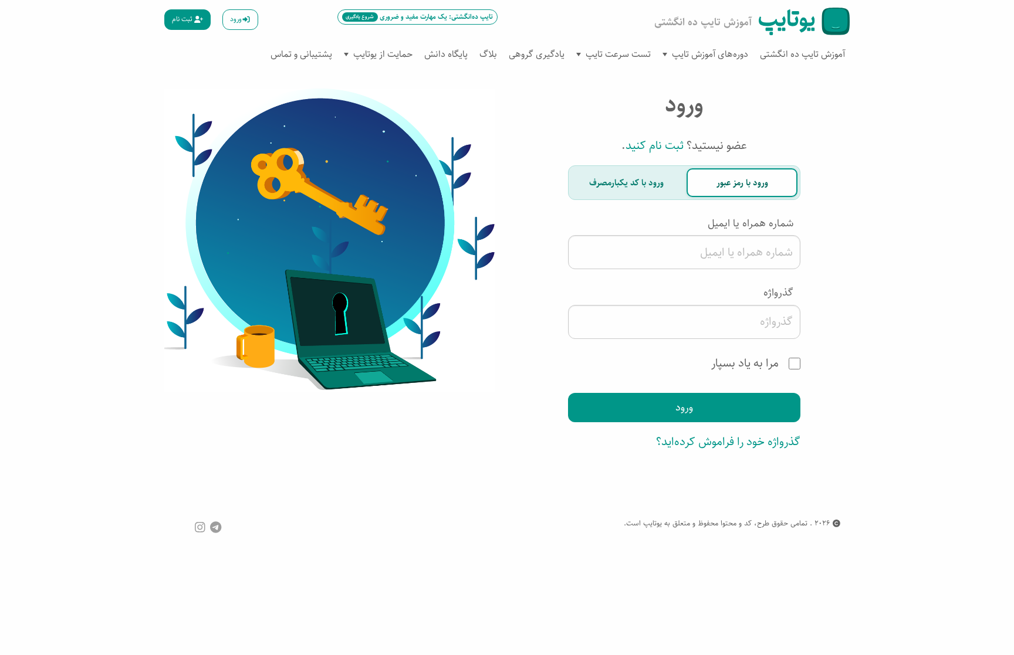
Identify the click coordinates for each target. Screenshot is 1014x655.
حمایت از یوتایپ (383, 54)
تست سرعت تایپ (618, 54)
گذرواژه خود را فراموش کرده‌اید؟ (728, 442)
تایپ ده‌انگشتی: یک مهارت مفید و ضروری (419, 16)
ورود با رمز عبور (742, 182)
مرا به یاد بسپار (746, 363)
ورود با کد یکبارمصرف (626, 182)
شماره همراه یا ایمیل (750, 223)
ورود (236, 19)
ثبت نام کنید (655, 146)
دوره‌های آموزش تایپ (710, 54)
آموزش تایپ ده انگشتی (802, 54)
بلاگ (488, 54)
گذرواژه (778, 292)
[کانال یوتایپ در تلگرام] (216, 527)
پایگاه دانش (446, 54)
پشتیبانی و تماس (301, 54)
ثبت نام (183, 19)
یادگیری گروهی (537, 54)
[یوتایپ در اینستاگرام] (200, 527)
